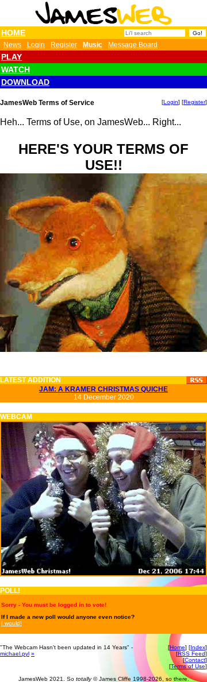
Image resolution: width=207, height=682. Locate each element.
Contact (195, 660)
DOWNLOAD (25, 82)
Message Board (133, 45)
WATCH (15, 69)
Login (36, 45)
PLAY (11, 56)
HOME (13, 32)
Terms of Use (188, 666)
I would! (11, 623)
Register (64, 45)
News (12, 45)
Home (177, 647)
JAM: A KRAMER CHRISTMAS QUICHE (103, 389)
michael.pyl (14, 653)
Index (197, 647)
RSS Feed (191, 653)
